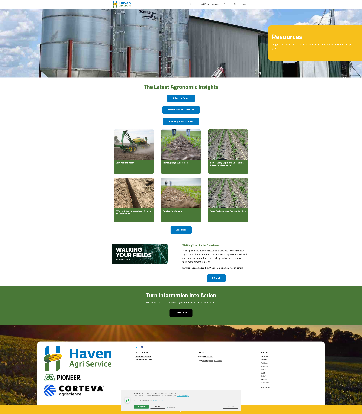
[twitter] (136, 347)
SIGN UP (216, 278)
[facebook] (142, 347)
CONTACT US (181, 313)
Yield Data (205, 4)
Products (193, 4)
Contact (245, 4)
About (236, 4)
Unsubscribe (265, 383)
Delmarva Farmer (181, 98)
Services (227, 4)
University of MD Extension (181, 110)
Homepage (264, 356)
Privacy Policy (265, 387)
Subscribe (264, 379)
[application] (181, 400)
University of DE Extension (181, 121)
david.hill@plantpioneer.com (212, 361)
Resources (216, 4)
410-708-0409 (208, 357)
